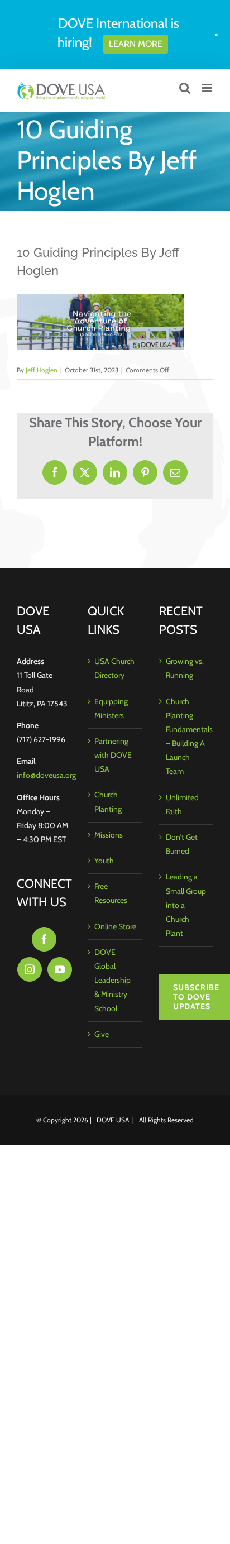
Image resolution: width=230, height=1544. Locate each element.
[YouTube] (59, 969)
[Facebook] (44, 939)
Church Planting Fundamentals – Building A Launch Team (187, 736)
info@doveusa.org (46, 775)
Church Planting (108, 802)
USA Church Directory (114, 668)
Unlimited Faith (182, 804)
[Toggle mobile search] (184, 88)
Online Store (115, 926)
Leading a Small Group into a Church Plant (186, 905)
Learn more (135, 44)
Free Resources (110, 893)
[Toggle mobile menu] (207, 88)
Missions (108, 835)
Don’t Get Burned (182, 844)
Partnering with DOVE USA (113, 755)
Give (101, 1034)
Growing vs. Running (185, 668)
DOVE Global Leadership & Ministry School (112, 980)
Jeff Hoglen (42, 370)
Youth (104, 860)
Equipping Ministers (111, 708)
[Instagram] (29, 969)
